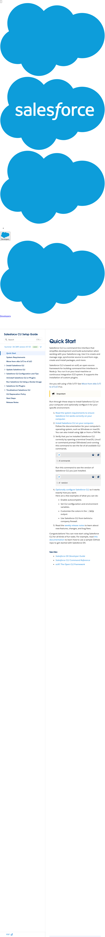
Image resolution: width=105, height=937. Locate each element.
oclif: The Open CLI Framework (70, 564)
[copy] (98, 455)
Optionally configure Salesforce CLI (72, 489)
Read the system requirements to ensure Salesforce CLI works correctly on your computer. (75, 416)
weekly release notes (74, 525)
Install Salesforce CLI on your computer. (75, 423)
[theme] (93, 455)
